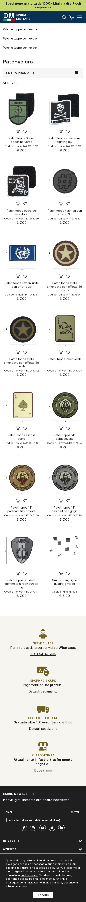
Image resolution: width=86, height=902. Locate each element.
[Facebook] (24, 828)
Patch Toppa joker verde (65, 359)
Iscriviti (74, 812)
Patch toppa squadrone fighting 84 (64, 140)
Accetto (43, 895)
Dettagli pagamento (43, 691)
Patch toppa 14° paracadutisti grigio (65, 509)
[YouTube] (42, 828)
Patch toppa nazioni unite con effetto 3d (21, 284)
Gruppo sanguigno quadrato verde (64, 582)
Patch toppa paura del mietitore (21, 212)
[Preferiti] (25, 131)
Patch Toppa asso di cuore (21, 437)
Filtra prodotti (20, 73)
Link (56, 820)
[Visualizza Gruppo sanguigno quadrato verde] (61, 573)
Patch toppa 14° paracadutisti (64, 437)
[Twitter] (52, 828)
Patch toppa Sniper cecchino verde (21, 140)
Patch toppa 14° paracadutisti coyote (21, 509)
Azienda (10, 849)
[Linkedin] (61, 828)
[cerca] (64, 17)
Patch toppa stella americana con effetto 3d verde (21, 362)
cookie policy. (29, 875)
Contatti (11, 841)
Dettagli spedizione (43, 729)
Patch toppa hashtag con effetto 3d (64, 212)
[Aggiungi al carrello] (18, 131)
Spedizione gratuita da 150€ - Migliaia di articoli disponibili (43, 5)
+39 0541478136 (43, 654)
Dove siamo (43, 770)
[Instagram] (33, 828)
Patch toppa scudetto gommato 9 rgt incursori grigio (21, 583)
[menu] (79, 17)
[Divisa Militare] (16, 17)
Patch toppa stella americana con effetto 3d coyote (64, 286)
